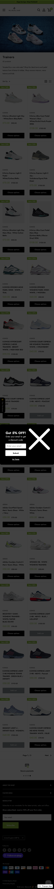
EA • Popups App (45, 886)
